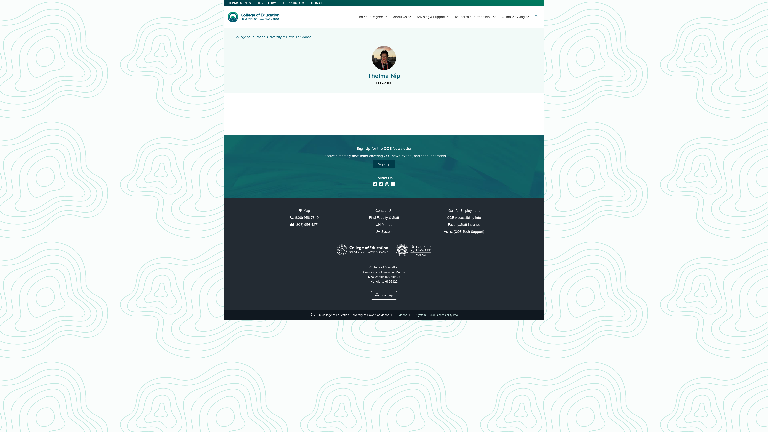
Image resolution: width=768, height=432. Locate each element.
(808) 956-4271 (306, 225)
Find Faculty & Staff (384, 218)
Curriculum (293, 3)
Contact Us (383, 211)
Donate (317, 3)
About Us (400, 17)
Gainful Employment (464, 211)
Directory (267, 3)
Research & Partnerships (473, 17)
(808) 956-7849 (307, 218)
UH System (384, 232)
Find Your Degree (370, 17)
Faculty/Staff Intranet (464, 225)
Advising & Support (431, 17)
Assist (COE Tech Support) (464, 232)
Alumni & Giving (513, 17)
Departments (239, 3)
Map (306, 211)
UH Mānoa (384, 225)
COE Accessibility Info (464, 218)
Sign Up (384, 164)
